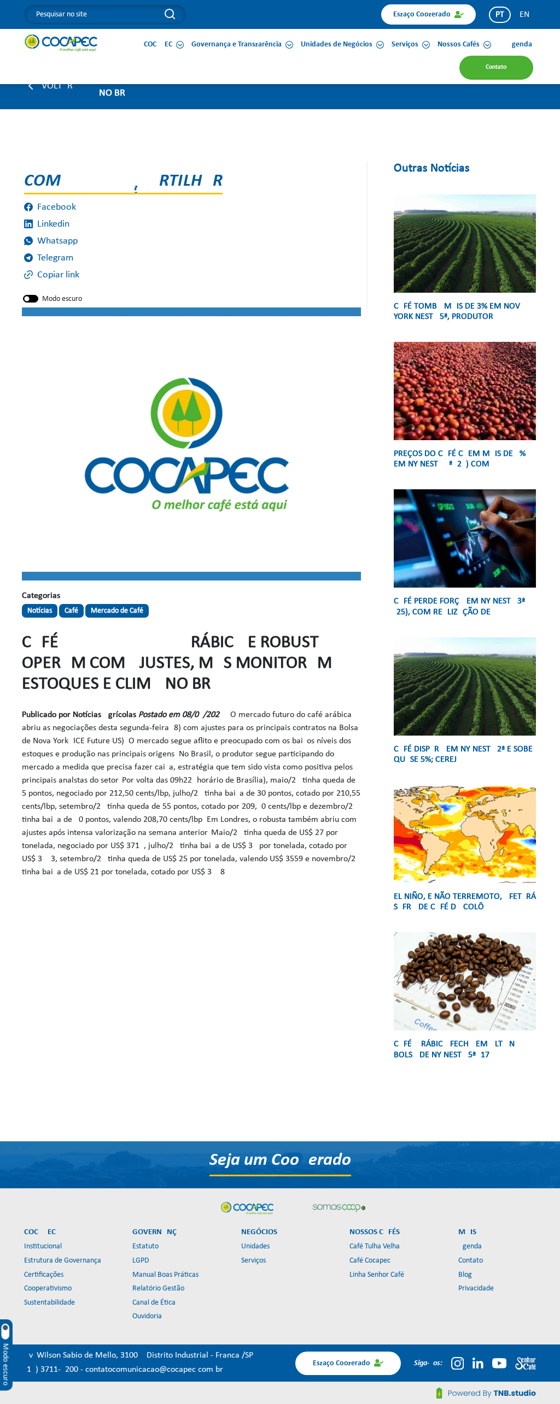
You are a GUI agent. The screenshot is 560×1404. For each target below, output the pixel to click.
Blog (465, 1275)
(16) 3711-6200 (52, 1369)
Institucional (43, 1246)
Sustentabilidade (49, 1303)
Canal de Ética (154, 1303)
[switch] (30, 299)
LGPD (140, 1261)
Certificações (43, 1275)
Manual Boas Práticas (165, 1275)
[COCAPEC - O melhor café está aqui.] (61, 42)
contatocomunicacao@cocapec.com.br (154, 1369)
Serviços (253, 1261)
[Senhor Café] (525, 1363)
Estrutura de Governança (62, 1261)
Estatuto (145, 1246)
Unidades (255, 1246)
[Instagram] (457, 1363)
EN (524, 14)
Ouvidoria (147, 1316)
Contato (470, 1261)
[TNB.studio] (486, 1393)
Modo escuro (62, 299)
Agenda (470, 1246)
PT (499, 14)
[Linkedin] (477, 1363)
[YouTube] (499, 1363)
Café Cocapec (369, 1261)
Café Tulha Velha (374, 1246)
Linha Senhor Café (376, 1275)
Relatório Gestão (158, 1288)
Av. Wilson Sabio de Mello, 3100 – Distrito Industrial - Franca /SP (138, 1355)
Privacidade (476, 1288)
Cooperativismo (48, 1288)
